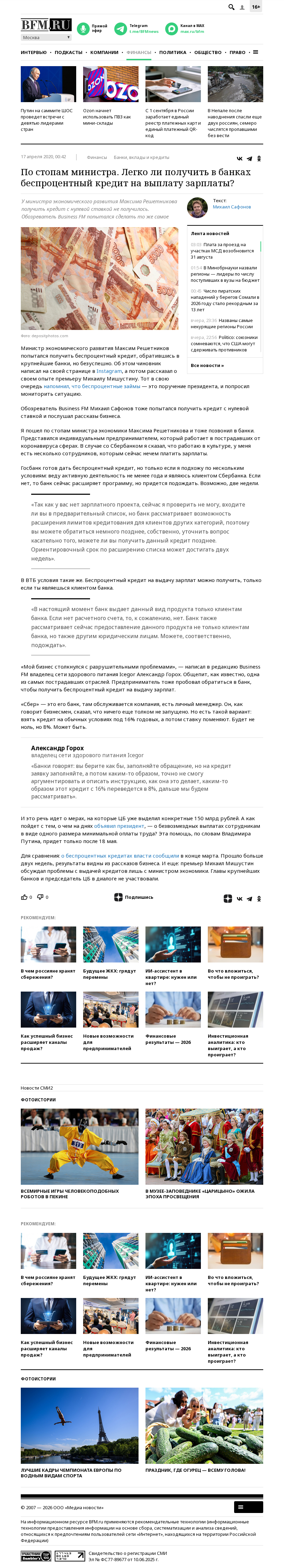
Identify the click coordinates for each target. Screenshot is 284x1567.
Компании (104, 52)
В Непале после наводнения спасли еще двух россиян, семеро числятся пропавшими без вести (235, 122)
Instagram (109, 370)
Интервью (34, 52)
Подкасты (68, 52)
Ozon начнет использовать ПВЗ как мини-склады (107, 116)
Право (238, 52)
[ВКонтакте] (240, 158)
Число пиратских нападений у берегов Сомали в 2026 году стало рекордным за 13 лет (225, 300)
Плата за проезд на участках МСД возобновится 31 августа (222, 250)
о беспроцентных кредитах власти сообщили (120, 855)
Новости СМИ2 (37, 1088)
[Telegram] (249, 158)
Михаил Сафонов (232, 207)
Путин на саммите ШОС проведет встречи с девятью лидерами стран (47, 119)
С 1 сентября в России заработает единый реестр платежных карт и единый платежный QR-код (173, 122)
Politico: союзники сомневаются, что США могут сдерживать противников (224, 343)
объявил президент (119, 825)
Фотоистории (38, 1100)
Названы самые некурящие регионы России (222, 323)
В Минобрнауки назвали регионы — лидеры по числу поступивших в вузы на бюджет (225, 274)
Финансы (138, 52)
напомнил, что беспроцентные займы (92, 386)
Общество (208, 52)
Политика (172, 52)
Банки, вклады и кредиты (141, 157)
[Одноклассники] (259, 158)
